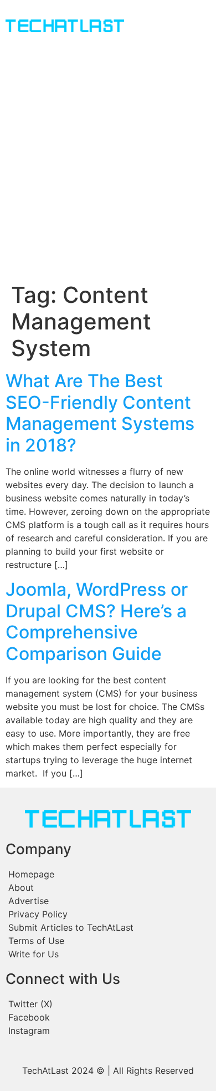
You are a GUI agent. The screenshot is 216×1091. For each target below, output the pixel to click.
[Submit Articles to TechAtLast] (108, 927)
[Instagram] (108, 1030)
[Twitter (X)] (108, 1004)
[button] (153, 27)
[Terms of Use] (108, 940)
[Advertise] (108, 900)
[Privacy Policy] (108, 914)
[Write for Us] (108, 954)
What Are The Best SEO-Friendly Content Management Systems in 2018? (100, 412)
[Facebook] (108, 1017)
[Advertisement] (108, 168)
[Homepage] (108, 874)
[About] (108, 887)
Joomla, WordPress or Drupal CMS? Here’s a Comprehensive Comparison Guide (97, 621)
